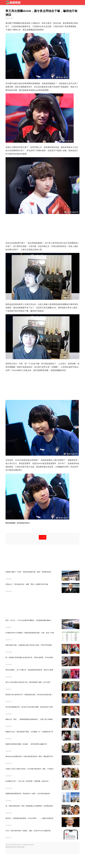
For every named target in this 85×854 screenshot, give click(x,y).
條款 (18, 847)
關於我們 (8, 847)
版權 (23, 847)
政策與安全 (13, 847)
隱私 (20, 847)
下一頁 (42, 537)
